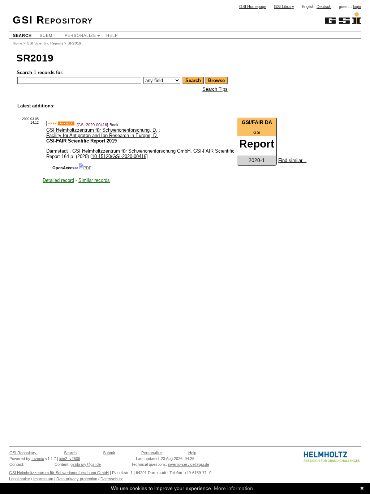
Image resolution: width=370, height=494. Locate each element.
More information (233, 488)
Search (22, 35)
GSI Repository (53, 20)
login (357, 6)
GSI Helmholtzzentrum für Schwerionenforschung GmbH (59, 472)
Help (112, 35)
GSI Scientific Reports (45, 43)
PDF (87, 168)
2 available (257, 150)
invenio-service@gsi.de (188, 464)
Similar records (94, 180)
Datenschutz (111, 479)
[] (119, 156)
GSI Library (284, 6)
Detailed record (58, 180)
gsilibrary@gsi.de (85, 464)
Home (17, 43)
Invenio (37, 458)
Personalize (80, 35)
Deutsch (324, 6)
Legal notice (19, 479)
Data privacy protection (76, 479)
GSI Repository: (23, 453)
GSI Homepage (252, 6)
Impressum (43, 479)
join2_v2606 (69, 458)
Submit (48, 35)
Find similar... (292, 160)
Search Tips (215, 89)
